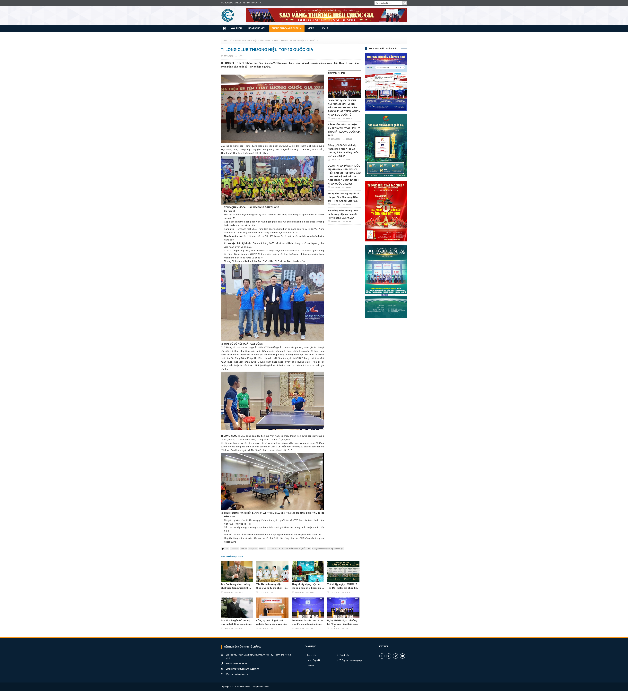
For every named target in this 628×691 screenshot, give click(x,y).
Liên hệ (324, 28)
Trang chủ (227, 41)
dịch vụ (244, 549)
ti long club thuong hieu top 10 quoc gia (327, 549)
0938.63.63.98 (240, 663)
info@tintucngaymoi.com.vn (245, 669)
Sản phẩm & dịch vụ (269, 41)
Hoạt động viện (256, 28)
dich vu (262, 549)
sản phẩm (234, 549)
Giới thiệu (236, 28)
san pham (253, 549)
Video (311, 28)
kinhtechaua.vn (242, 674)
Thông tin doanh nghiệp (285, 28)
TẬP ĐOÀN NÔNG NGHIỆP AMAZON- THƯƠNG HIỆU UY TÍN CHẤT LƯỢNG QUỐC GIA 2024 (344, 131)
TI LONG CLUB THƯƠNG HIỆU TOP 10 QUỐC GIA (300, 41)
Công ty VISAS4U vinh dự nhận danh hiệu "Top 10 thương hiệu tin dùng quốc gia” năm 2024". (343, 152)
